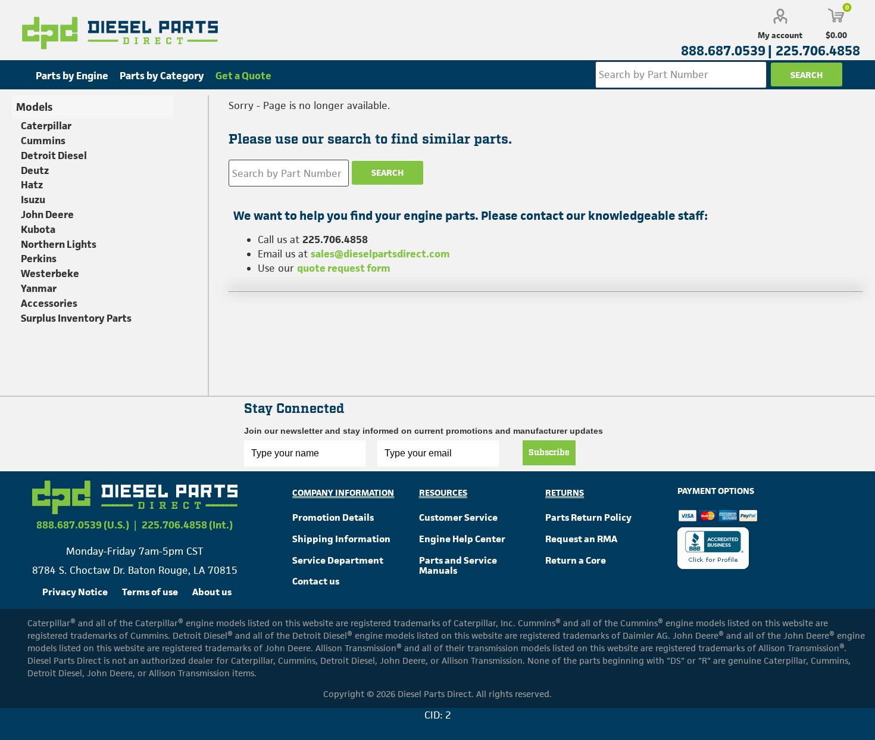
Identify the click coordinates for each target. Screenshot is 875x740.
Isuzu (33, 199)
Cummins (43, 140)
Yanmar (39, 288)
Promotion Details (333, 517)
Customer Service (458, 517)
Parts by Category (162, 75)
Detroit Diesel (54, 155)
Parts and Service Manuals (458, 565)
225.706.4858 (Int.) (187, 524)
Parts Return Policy (588, 517)
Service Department (337, 560)
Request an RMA (581, 539)
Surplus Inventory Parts (76, 318)
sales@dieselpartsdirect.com (380, 253)
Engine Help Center (462, 539)
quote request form (343, 268)
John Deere (47, 214)
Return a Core (575, 560)
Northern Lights (58, 244)
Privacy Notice (75, 592)
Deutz (35, 170)
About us (212, 592)
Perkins (39, 258)
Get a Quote (243, 75)
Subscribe (549, 452)
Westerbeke (50, 273)
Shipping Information (341, 539)
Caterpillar (46, 125)
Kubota (38, 229)
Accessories (49, 303)
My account (780, 35)
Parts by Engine (72, 75)
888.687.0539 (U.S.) (82, 524)
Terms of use (150, 592)
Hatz (32, 184)
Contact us (315, 581)
